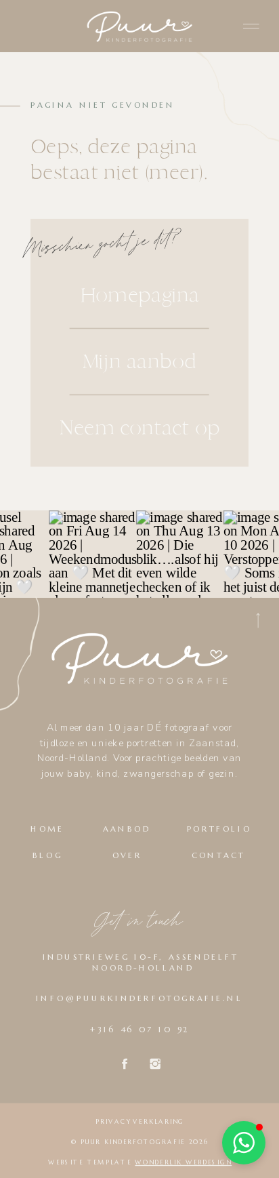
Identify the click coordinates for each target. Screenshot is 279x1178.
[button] (243, 1142)
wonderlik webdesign (183, 1162)
